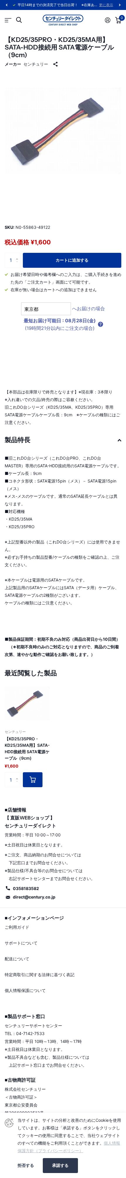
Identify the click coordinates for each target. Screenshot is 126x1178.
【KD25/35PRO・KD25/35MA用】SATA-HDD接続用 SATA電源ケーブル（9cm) (27, 748)
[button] (6, 5)
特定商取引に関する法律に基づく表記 (39, 974)
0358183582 (26, 888)
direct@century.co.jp (34, 896)
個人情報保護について (25, 990)
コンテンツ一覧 (8, 20)
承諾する (60, 1165)
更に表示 (106, 5)
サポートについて (21, 942)
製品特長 (17, 440)
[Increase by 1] (18, 255)
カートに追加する (72, 260)
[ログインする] (107, 20)
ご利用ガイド (17, 927)
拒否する (26, 1165)
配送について (17, 958)
